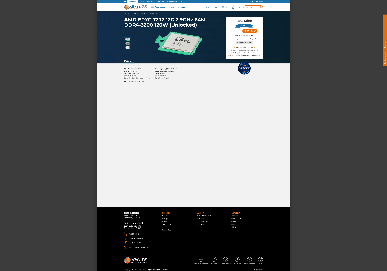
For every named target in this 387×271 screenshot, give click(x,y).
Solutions (224, 258)
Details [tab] (127, 61)
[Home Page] (125, 1)
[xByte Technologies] (135, 7)
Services (150, 2)
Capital (236, 258)
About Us (234, 215)
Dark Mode (259, 2)
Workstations (167, 221)
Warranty (200, 218)
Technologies (199, 258)
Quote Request (202, 221)
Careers (234, 221)
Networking (166, 224)
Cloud (142, 2)
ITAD (181, 2)
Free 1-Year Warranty (243, 47)
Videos (234, 227)
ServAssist (248, 258)
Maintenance (172, 2)
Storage (165, 218)
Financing (160, 2)
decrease (233, 31)
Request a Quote (244, 42)
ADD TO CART (250, 31)
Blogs (233, 224)
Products (166, 213)
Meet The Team (237, 218)
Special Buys (167, 230)
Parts (171, 7)
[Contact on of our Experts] (385, 40)
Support (200, 213)
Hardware (132, 2)
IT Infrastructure (158, 7)
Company (182, 7)
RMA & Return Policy (204, 215)
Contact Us (201, 224)
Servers (165, 215)
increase (239, 31)
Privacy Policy (258, 269)
